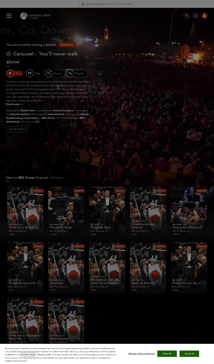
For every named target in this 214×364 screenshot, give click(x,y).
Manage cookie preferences (141, 353)
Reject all (167, 353)
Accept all (189, 353)
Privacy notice (45, 354)
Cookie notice (27, 354)
